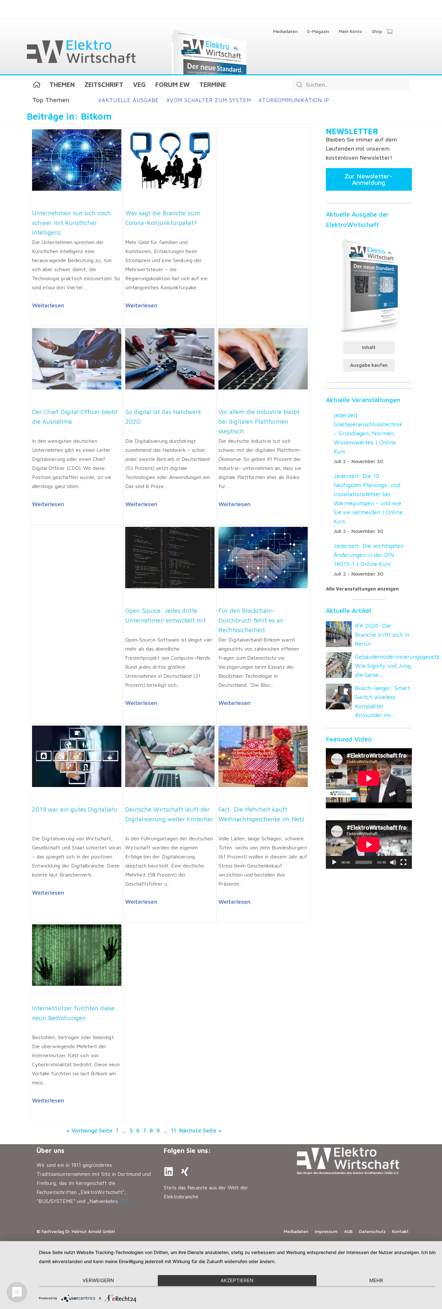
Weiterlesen (48, 305)
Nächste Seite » (200, 1130)
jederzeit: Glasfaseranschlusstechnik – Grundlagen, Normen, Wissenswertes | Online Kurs (368, 433)
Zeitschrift (103, 84)
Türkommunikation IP (294, 100)
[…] (123, 1201)
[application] (369, 844)
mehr (376, 1280)
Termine (212, 84)
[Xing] (185, 1171)
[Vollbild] (403, 862)
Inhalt (369, 347)
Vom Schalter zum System (209, 100)
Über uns (50, 1150)
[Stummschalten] (393, 862)
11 (173, 1130)
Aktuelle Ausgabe (128, 100)
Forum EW (172, 84)
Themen (62, 84)
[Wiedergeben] (334, 862)
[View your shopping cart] (389, 32)
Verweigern (98, 1280)
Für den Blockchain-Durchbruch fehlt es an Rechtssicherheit (250, 620)
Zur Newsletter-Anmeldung (369, 179)
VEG (139, 84)
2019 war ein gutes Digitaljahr (74, 809)
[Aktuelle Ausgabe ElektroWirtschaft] (369, 285)
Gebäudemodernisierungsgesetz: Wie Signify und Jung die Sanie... (398, 665)
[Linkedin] (168, 1171)
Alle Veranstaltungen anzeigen (362, 588)
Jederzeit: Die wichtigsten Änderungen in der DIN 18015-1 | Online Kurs (368, 554)
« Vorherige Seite (89, 1130)
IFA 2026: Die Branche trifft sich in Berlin (382, 634)
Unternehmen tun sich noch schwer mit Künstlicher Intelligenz (71, 222)
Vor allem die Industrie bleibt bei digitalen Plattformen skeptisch (258, 421)
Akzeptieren (237, 1280)
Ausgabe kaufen (369, 365)
